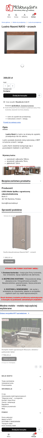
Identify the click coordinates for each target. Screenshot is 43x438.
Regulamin (5, 404)
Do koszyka (9, 261)
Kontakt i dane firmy (8, 400)
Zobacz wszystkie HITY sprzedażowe (13, 313)
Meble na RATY (7, 419)
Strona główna (6, 22)
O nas (4, 394)
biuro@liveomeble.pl (10, 203)
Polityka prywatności (9, 406)
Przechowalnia (7, 385)
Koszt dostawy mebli (9, 425)
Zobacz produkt (9, 359)
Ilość (4, 82)
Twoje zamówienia (8, 381)
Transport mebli (7, 423)
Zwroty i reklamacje (8, 402)
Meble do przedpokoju (19, 22)
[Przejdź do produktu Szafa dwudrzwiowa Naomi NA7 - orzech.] (21, 232)
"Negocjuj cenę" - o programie (12, 398)
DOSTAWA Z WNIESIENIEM (11, 421)
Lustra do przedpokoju (34, 22)
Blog (3, 408)
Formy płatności (7, 417)
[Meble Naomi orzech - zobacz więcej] (21, 174)
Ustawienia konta (7, 383)
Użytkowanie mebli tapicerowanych (14, 396)
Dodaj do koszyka (20, 96)
